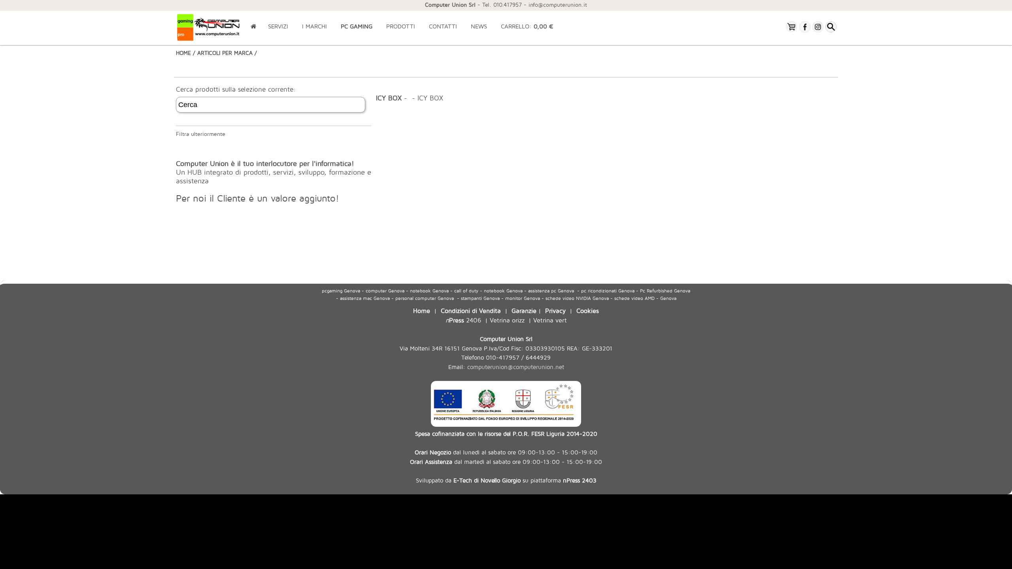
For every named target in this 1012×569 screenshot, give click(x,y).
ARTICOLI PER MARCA (225, 52)
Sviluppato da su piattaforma (506, 480)
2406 (463, 320)
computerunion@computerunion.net (515, 367)
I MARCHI (314, 26)
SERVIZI (278, 26)
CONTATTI (443, 26)
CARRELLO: (527, 26)
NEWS (479, 26)
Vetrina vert (550, 320)
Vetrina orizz (507, 320)
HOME (183, 52)
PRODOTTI (400, 26)
